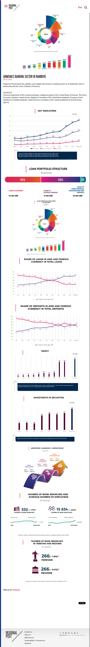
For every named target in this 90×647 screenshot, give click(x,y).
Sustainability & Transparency (35, 640)
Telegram (16, 590)
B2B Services (29, 638)
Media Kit (28, 643)
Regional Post (63, 635)
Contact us (28, 632)
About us (28, 635)
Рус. (80, 7)
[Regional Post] (14, 7)
